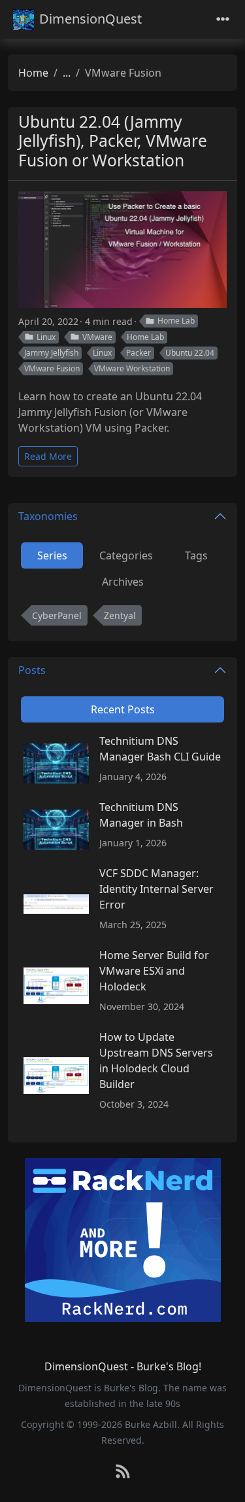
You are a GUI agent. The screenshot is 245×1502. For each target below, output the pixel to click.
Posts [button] (32, 670)
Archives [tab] (123, 581)
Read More (48, 456)
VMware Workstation (132, 368)
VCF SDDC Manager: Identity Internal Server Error (156, 889)
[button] (221, 1479)
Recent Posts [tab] (123, 709)
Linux (46, 337)
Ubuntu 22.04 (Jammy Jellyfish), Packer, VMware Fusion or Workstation (112, 141)
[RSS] (123, 1472)
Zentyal (120, 615)
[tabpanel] (122, 618)
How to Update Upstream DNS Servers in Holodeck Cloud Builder (156, 1060)
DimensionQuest (90, 19)
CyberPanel (57, 615)
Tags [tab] (196, 555)
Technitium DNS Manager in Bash (141, 815)
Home (33, 73)
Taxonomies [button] (48, 516)
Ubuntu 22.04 (189, 352)
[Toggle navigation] (222, 19)
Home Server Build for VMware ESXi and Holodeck (154, 971)
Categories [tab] (126, 555)
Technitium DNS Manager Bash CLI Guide (160, 749)
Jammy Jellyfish (51, 352)
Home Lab (176, 320)
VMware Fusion (52, 368)
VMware (97, 337)
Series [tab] (52, 555)
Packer (138, 352)
